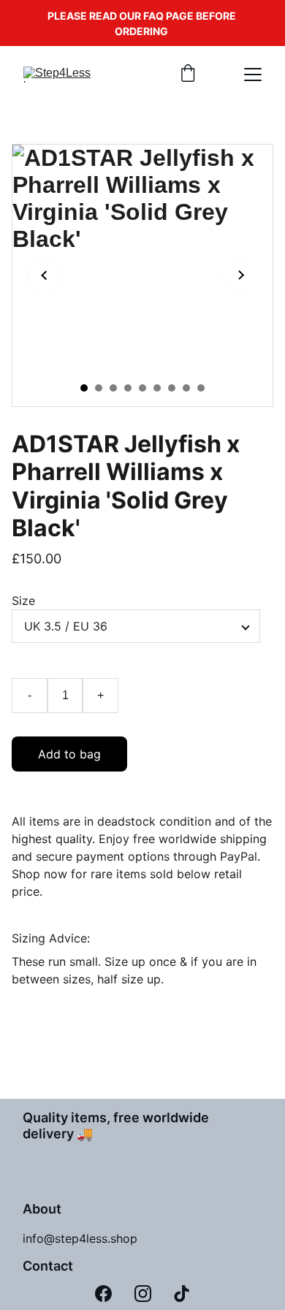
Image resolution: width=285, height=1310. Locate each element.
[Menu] (253, 74)
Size (23, 600)
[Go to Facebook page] (103, 1293)
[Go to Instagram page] (142, 1293)
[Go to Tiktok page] (181, 1293)
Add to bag (69, 754)
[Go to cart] (187, 74)
